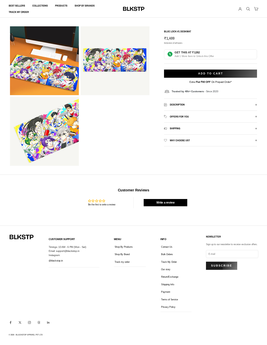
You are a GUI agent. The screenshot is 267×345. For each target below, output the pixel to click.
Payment (165, 292)
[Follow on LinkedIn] (48, 322)
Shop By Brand (122, 254)
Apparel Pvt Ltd (35, 334)
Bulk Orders (167, 254)
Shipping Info (167, 284)
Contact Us (166, 246)
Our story (165, 269)
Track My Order (19, 12)
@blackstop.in (56, 260)
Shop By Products (124, 246)
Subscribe (221, 265)
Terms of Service (169, 299)
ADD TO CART (210, 73)
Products (61, 5)
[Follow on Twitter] (20, 322)
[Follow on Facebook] (10, 322)
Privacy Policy (168, 307)
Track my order (122, 262)
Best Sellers (17, 5)
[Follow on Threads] (39, 322)
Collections (40, 5)
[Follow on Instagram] (29, 322)
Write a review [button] (165, 202)
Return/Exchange (169, 276)
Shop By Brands (85, 5)
